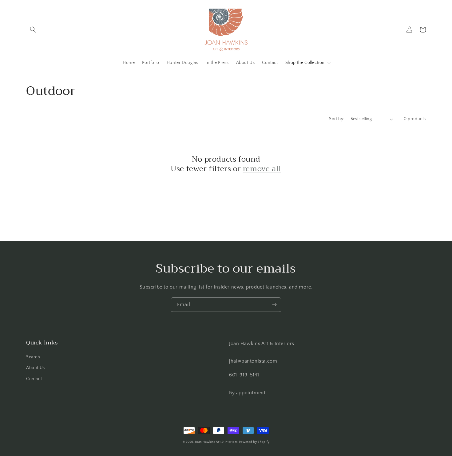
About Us (35, 367)
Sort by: (336, 118)
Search (33, 357)
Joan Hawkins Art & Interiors (216, 442)
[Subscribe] (274, 304)
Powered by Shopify (254, 442)
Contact (34, 378)
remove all (262, 169)
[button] (33, 29)
